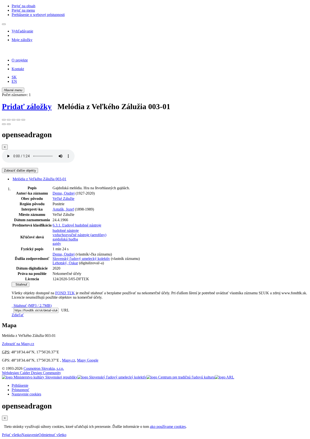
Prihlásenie (20, 385)
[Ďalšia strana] (9, 124)
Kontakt (18, 69)
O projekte (20, 60)
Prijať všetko (12, 435)
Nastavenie (30, 435)
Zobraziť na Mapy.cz (18, 344)
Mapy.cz (68, 360)
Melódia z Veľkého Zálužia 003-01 (39, 179)
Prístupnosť (20, 390)
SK (14, 77)
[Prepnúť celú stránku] (18, 120)
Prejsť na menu (23, 10)
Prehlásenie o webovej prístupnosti (38, 15)
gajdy (57, 244)
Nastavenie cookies (26, 394)
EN (14, 81)
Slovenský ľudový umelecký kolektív (81, 259)
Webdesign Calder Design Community (31, 373)
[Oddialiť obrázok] (9, 120)
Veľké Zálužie (63, 199)
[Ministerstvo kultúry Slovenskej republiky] (40, 377)
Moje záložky (22, 40)
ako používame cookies (168, 426)
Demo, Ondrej (64, 193)
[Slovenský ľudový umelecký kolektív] (112, 377)
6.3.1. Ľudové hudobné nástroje (77, 225)
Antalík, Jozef (63, 209)
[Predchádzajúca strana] (4, 124)
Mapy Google (87, 360)
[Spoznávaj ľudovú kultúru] (32, 52)
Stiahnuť (20, 284)
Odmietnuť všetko (52, 435)
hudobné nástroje (66, 230)
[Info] (23, 120)
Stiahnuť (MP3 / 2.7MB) (32, 305)
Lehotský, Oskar (65, 263)
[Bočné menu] (4, 24)
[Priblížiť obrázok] (4, 120)
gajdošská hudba (65, 239)
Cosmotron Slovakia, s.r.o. (43, 368)
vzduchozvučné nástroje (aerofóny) (79, 235)
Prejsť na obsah (23, 6)
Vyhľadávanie (22, 31)
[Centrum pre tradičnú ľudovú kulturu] (181, 377)
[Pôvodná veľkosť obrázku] (14, 120)
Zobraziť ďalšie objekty (20, 170)
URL (64, 310)
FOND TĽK (65, 293)
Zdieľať (18, 315)
